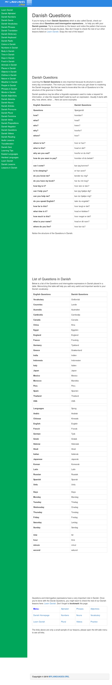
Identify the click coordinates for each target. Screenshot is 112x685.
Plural (63, 621)
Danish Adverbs (8, 99)
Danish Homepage (41, 615)
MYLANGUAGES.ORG (59, 676)
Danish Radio (7, 40)
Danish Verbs (7, 119)
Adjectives (95, 608)
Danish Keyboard (8, 37)
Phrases (79, 608)
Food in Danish (7, 61)
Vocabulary (95, 615)
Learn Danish (7, 10)
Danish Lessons (8, 164)
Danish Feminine (8, 116)
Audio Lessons (7, 140)
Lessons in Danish (9, 167)
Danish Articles (7, 106)
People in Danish (8, 85)
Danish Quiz (6, 147)
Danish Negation (8, 126)
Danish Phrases (8, 27)
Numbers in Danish (9, 47)
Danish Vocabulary (9, 23)
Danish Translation (9, 30)
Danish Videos (7, 133)
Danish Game (7, 20)
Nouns (79, 615)
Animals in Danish (9, 64)
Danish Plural (7, 112)
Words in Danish (8, 92)
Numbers (65, 615)
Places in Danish (8, 68)
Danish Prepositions (10, 123)
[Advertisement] (69, 53)
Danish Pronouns (8, 109)
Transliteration (7, 143)
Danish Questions (9, 130)
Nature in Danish (8, 78)
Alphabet (65, 608)
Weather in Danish (9, 82)
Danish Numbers (8, 16)
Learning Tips (7, 150)
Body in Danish (7, 51)
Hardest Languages (9, 157)
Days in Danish (7, 58)
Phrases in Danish (9, 88)
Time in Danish (7, 54)
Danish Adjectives (9, 95)
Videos (79, 621)
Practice (94, 621)
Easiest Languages (9, 154)
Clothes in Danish (9, 75)
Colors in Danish (8, 44)
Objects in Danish (9, 71)
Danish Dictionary (9, 34)
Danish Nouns (7, 102)
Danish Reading (8, 136)
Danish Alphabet (8, 13)
